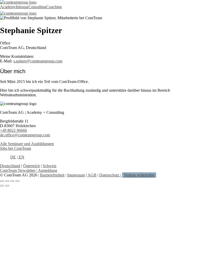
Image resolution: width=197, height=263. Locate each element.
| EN (20, 157)
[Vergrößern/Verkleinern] (2, 181)
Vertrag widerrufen (139, 175)
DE (13, 157)
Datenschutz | (110, 175)
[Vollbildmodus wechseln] (7, 181)
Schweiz (49, 166)
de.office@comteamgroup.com (25, 135)
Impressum (76, 175)
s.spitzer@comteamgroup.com (37, 61)
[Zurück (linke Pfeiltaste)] (2, 185)
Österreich (31, 166)
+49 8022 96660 (13, 130)
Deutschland (10, 166)
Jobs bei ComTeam (15, 148)
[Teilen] (12, 181)
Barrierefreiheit (52, 175)
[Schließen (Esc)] (17, 181)
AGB (91, 175)
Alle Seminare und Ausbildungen (27, 144)
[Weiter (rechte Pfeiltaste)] (7, 185)
